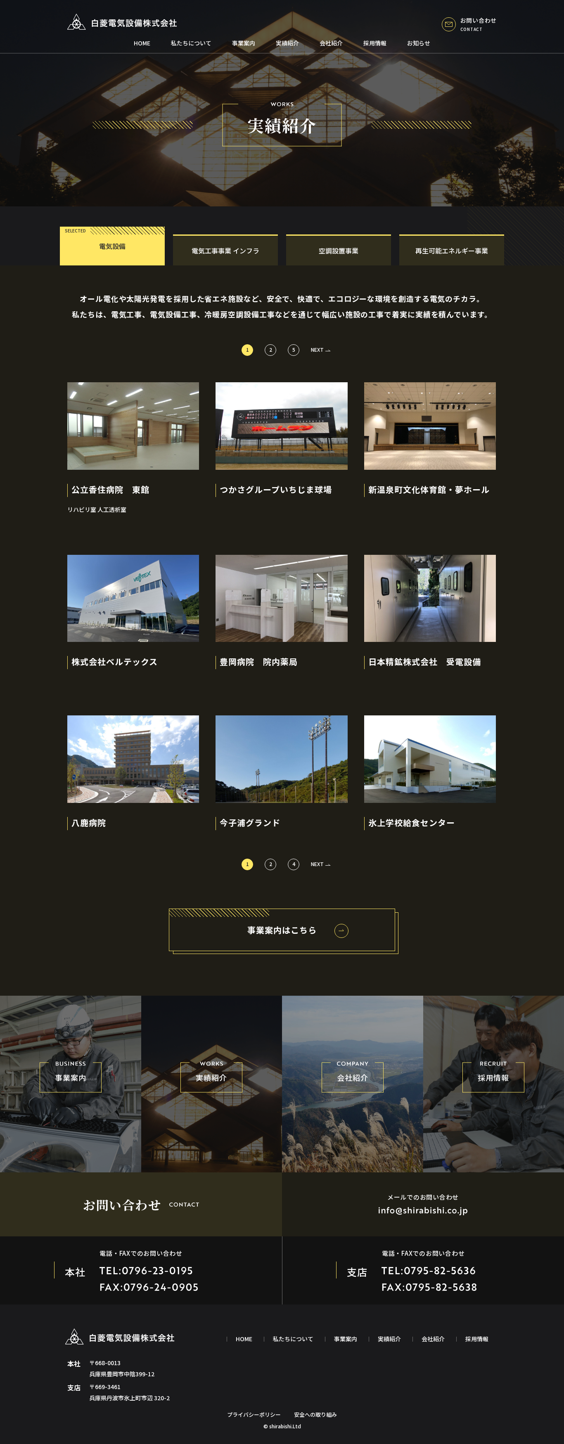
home (142, 43)
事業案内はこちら (282, 930)
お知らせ (418, 43)
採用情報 (374, 43)
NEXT (316, 349)
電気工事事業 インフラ (225, 251)
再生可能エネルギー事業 (451, 251)
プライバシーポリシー (254, 1414)
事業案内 (243, 43)
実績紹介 (287, 43)
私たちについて (191, 43)
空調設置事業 (338, 251)
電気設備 (112, 246)
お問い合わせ (478, 23)
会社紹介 (331, 43)
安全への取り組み (315, 1414)
